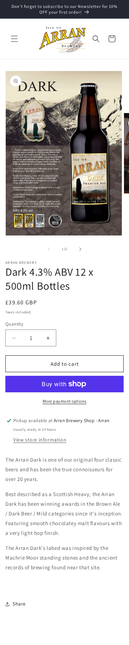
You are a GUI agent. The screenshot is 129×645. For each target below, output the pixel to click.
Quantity (14, 324)
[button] (14, 39)
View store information (39, 439)
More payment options (65, 401)
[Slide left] (49, 249)
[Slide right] (80, 249)
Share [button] (19, 603)
